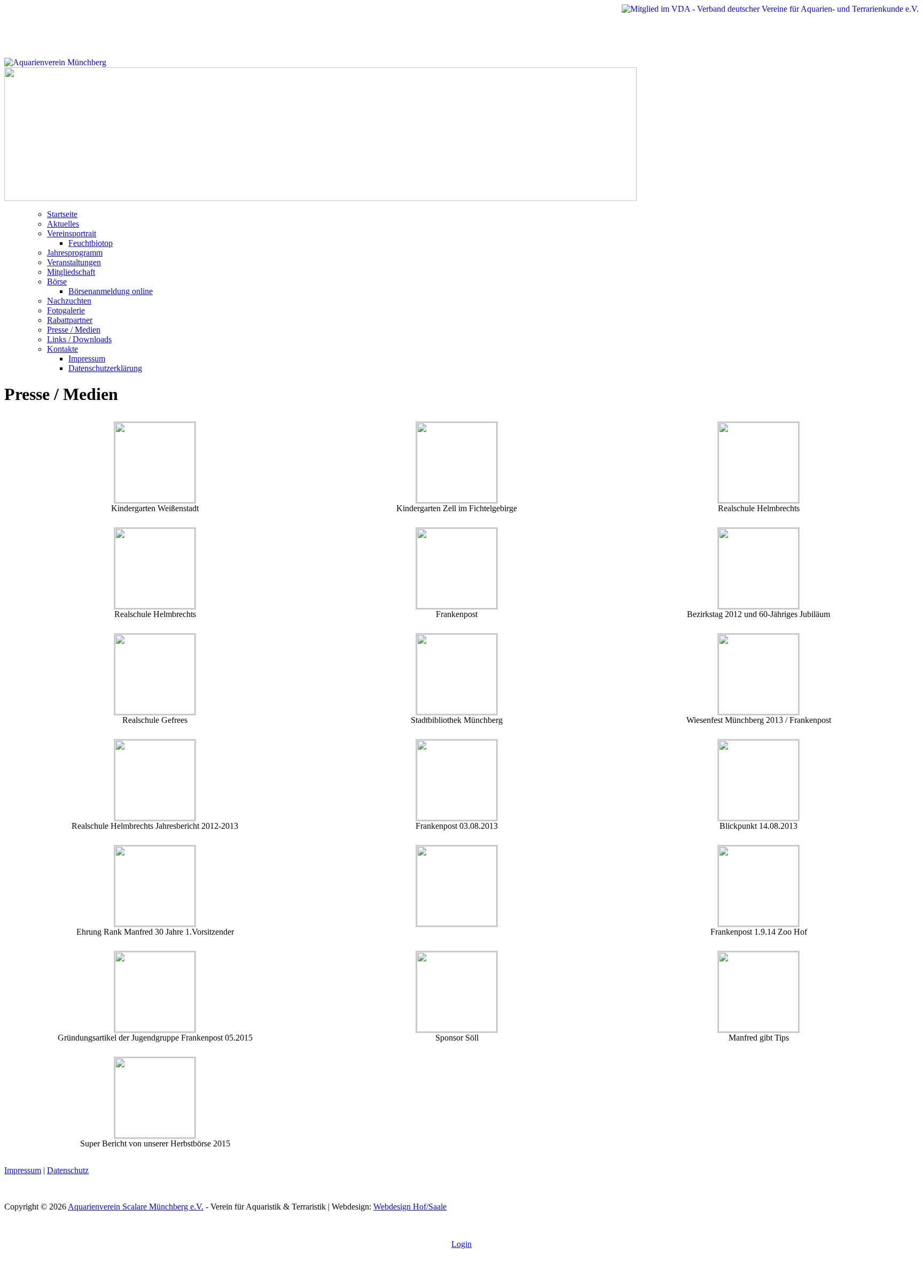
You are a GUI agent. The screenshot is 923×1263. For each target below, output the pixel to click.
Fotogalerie (66, 310)
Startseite (62, 214)
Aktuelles (63, 223)
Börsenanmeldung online (110, 291)
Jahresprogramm (75, 252)
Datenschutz (68, 1170)
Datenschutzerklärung (105, 368)
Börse (57, 281)
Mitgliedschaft (71, 271)
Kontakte (62, 348)
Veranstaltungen (74, 262)
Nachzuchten (69, 300)
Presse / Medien (73, 329)
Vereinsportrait (71, 233)
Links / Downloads (79, 339)
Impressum (86, 358)
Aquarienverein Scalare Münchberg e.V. (136, 1206)
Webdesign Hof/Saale (410, 1206)
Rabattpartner (69, 320)
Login (461, 1244)
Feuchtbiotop (90, 243)
